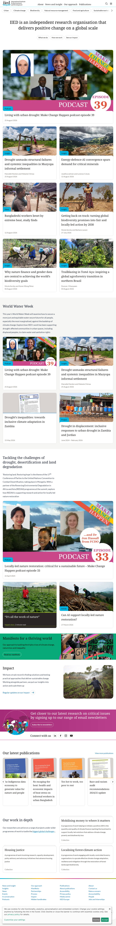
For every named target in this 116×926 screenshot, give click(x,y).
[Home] (14, 3)
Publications (85, 4)
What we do (43, 37)
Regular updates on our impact (16, 692)
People (91, 897)
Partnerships (36, 891)
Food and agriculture (81, 10)
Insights (5, 888)
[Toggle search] (106, 3)
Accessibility (65, 891)
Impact (33, 897)
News (4, 891)
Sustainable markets (101, 10)
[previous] (3, 781)
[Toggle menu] (111, 3)
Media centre (65, 897)
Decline (96, 920)
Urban (6, 10)
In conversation (8, 897)
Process (34, 894)
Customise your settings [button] (14, 920)
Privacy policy (65, 894)
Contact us (93, 888)
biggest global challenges (43, 831)
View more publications (104, 753)
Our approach (70, 4)
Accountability (94, 894)
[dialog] (56, 915)
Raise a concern (95, 891)
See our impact (72, 37)
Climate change (19, 10)
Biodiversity (35, 10)
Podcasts (5, 899)
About (40, 4)
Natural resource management (56, 10)
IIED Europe (64, 899)
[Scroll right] (112, 10)
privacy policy (14, 914)
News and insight (53, 4)
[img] (113, 781)
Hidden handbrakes (38, 899)
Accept (105, 920)
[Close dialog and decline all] (109, 907)
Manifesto (35, 888)
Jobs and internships (97, 899)
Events (5, 894)
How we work (57, 37)
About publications (67, 888)
